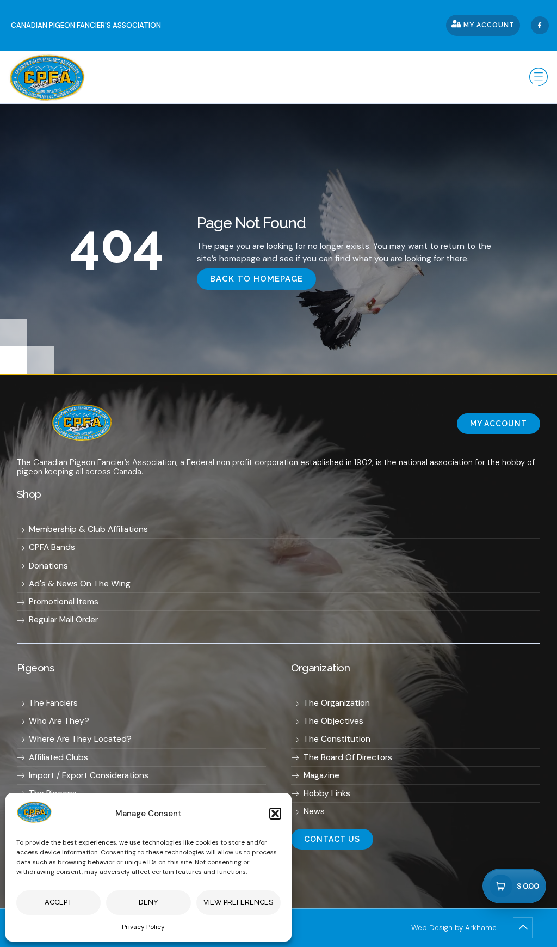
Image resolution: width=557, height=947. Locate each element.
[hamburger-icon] (536, 77)
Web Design (432, 927)
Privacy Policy (143, 926)
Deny (148, 902)
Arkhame (481, 927)
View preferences (238, 902)
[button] (275, 813)
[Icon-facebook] (540, 25)
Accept (59, 902)
